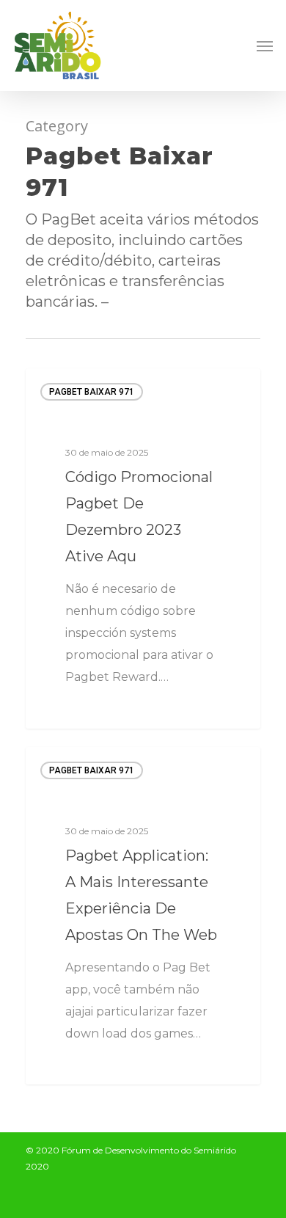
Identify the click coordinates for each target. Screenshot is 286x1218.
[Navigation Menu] (265, 45)
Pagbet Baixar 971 (91, 392)
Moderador (78, 710)
